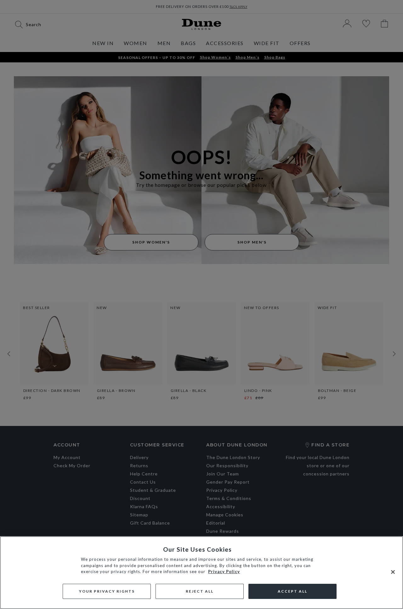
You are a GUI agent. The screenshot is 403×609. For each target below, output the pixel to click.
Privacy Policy (224, 571)
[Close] (393, 572)
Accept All (292, 591)
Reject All (199, 591)
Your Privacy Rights (107, 591)
